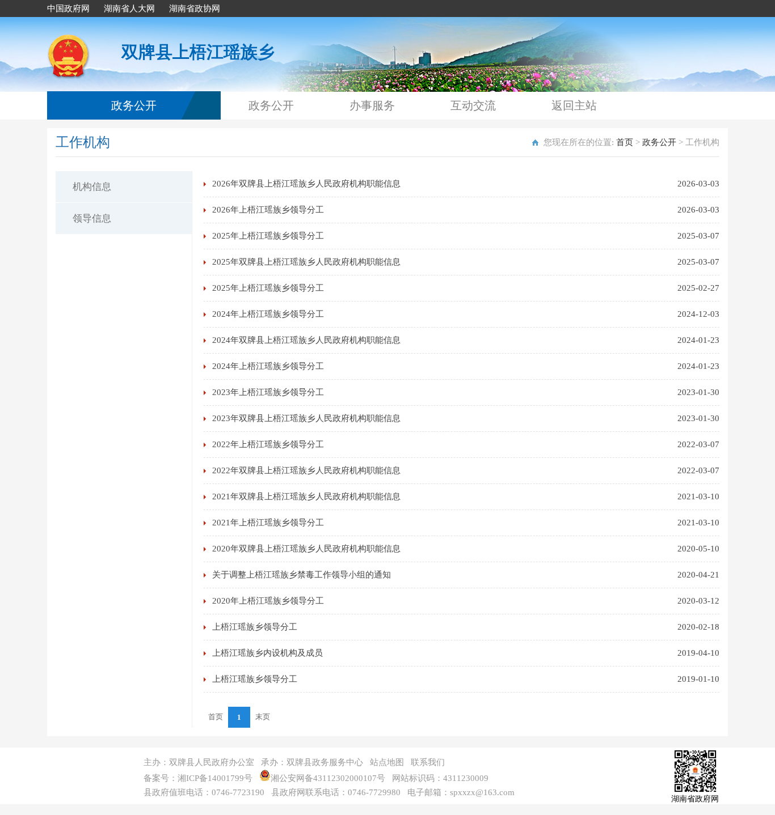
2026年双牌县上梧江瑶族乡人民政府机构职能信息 (306, 183)
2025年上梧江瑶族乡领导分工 (268, 235)
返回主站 (574, 105)
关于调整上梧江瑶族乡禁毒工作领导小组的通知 (301, 574)
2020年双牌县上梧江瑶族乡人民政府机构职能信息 (306, 548)
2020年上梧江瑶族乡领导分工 (268, 600)
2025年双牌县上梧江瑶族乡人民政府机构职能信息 (306, 261)
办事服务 (372, 105)
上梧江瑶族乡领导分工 (254, 626)
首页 (624, 142)
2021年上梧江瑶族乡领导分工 (268, 522)
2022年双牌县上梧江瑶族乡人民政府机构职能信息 (306, 470)
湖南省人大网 (129, 8)
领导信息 (92, 218)
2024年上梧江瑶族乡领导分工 (268, 314)
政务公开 (134, 105)
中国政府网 (68, 8)
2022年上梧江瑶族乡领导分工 (268, 444)
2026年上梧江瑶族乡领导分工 (268, 209)
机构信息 (92, 186)
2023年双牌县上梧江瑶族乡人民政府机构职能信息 (306, 418)
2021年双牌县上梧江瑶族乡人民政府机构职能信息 (306, 496)
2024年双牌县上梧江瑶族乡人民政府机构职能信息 (306, 340)
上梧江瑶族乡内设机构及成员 (267, 652)
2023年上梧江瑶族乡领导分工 (268, 392)
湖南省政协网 (194, 8)
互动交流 (473, 105)
